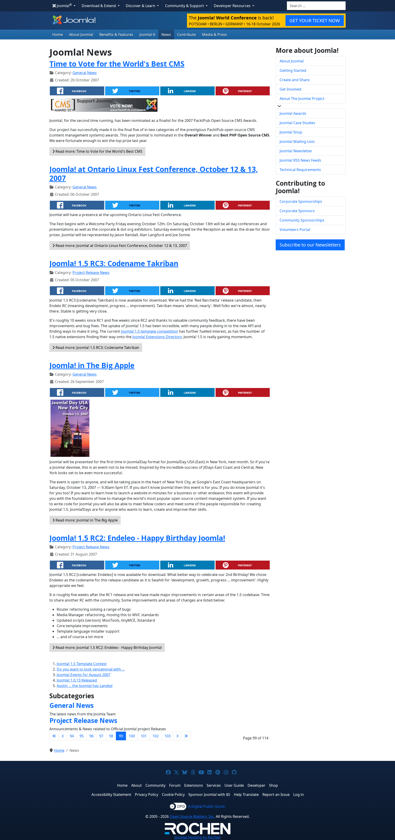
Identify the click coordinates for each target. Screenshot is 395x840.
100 (132, 735)
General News (84, 72)
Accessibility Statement (111, 794)
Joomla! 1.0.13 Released (77, 680)
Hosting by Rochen (197, 837)
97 (101, 735)
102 (155, 735)
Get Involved (290, 89)
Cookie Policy (173, 794)
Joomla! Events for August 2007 (83, 674)
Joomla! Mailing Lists (297, 141)
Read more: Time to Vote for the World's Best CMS (98, 151)
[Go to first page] (54, 736)
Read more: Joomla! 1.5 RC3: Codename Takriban (97, 347)
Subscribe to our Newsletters (310, 245)
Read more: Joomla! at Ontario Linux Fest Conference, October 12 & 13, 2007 (121, 245)
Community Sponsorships (302, 220)
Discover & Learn (141, 5)
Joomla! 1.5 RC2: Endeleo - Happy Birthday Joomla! (137, 538)
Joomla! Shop (291, 132)
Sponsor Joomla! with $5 (209, 794)
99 (121, 735)
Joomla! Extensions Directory (157, 336)
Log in (298, 794)
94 (72, 735)
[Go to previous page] (63, 736)
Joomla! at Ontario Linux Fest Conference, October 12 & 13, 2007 (153, 173)
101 (144, 735)
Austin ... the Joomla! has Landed (84, 685)
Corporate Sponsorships (301, 201)
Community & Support (185, 5)
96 (91, 735)
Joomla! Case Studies (297, 122)
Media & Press (214, 34)
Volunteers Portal (295, 229)
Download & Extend (99, 5)
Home (57, 34)
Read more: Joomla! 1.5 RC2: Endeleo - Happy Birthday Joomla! (108, 647)
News (166, 34)
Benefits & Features (116, 34)
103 (167, 735)
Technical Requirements (300, 169)
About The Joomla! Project (302, 98)
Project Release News (90, 272)
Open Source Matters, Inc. (192, 816)
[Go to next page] (177, 736)
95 (82, 735)
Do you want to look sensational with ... (91, 669)
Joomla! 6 (147, 34)
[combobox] (316, 5)
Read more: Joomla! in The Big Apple (86, 520)
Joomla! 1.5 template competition (149, 331)
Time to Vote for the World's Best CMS (116, 64)
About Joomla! (81, 34)
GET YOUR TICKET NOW (314, 20)
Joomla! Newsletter (296, 150)
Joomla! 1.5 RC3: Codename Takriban (113, 263)
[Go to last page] (186, 736)
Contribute (186, 34)
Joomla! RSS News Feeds (300, 160)
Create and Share (295, 79)
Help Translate (246, 794)
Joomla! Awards (293, 113)
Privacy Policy (146, 794)
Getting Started (293, 70)
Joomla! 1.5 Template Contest (82, 663)
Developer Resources (232, 5)
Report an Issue (276, 794)
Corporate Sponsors (297, 210)
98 (111, 735)
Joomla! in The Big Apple (91, 365)
